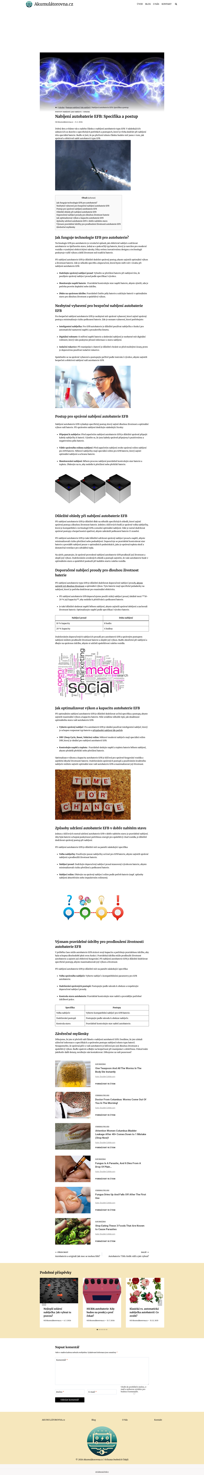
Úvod (140, 4)
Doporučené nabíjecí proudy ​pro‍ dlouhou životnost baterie (82, 215)
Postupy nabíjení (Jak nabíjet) (68, 112)
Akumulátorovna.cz (65, 122)
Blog (148, 4)
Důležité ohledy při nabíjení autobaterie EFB (76, 212)
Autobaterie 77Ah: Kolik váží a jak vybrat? (128, 1254)
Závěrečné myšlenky (65, 227)
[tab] (97, 1329)
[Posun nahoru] (198, 1471)
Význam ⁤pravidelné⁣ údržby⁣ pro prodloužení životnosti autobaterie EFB (88, 224)
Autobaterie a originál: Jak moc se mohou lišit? (77, 1254)
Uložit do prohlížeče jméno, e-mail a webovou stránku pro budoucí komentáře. (134, 1389)
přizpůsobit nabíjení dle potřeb (107, 730)
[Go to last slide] (44, 1303)
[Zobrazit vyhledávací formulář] (176, 4)
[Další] (160, 1303)
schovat (92, 198)
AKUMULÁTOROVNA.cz (53, 1420)
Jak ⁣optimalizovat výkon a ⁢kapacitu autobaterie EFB (80, 218)
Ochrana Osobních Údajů (116, 1459)
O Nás (156, 4)
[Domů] (56, 107)
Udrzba (86, 112)
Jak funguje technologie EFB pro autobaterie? (76, 203)
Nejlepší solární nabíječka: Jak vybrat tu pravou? (57, 1312)
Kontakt (167, 4)
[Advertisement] (102, 25)
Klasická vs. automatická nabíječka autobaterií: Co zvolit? (144, 1312)
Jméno (60, 1392)
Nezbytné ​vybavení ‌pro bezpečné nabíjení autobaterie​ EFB (82, 206)
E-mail (92, 1392)
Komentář (62, 1360)
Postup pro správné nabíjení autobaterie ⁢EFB (76, 209)
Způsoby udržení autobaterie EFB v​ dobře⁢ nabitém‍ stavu (81, 221)
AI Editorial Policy (102, 1472)
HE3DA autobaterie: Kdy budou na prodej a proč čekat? (101, 1312)
